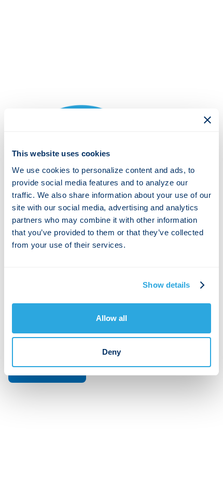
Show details (166, 284)
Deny (111, 351)
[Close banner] (207, 120)
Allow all (111, 318)
